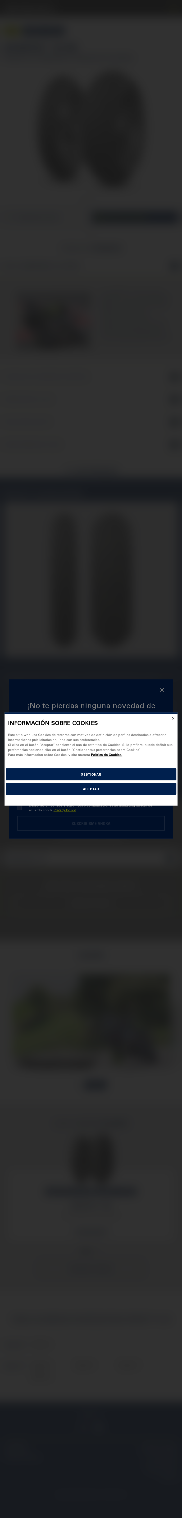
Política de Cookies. (106, 755)
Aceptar (91, 789)
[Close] (173, 718)
